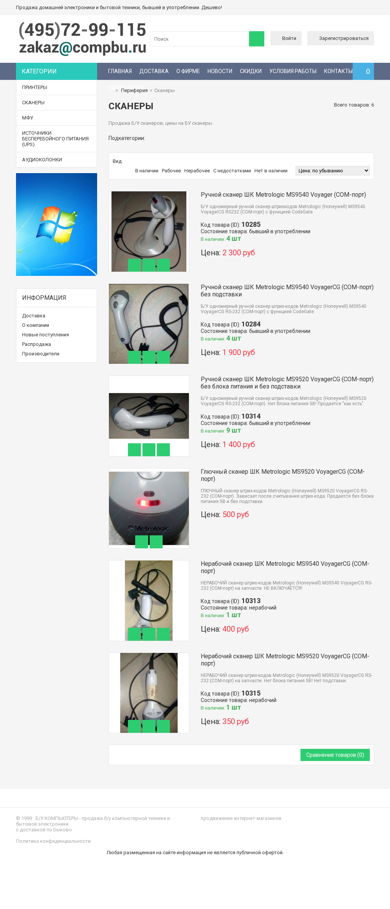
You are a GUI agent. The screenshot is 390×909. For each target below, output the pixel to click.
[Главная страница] (110, 90)
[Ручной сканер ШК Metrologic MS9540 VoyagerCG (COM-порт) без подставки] (149, 287)
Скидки (251, 71)
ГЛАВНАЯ (120, 71)
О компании (35, 325)
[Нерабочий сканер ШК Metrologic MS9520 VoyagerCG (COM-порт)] (149, 656)
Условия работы (292, 71)
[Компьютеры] (82, 55)
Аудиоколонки (42, 159)
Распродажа (36, 344)
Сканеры (33, 102)
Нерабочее (197, 171)
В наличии (146, 171)
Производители (40, 354)
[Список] (136, 161)
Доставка (154, 71)
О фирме (188, 71)
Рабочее (171, 171)
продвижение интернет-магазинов (241, 818)
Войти (289, 38)
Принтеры (34, 87)
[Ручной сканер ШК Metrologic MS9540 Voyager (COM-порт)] (149, 194)
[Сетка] (128, 161)
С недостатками (232, 171)
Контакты (338, 71)
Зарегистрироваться (344, 38)
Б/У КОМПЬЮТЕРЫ (56, 818)
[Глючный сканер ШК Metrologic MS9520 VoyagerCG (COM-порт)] (149, 471)
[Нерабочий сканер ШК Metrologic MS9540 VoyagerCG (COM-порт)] (149, 563)
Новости (220, 71)
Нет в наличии (271, 171)
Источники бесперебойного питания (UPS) (55, 138)
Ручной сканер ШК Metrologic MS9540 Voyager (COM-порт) (283, 194)
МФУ (27, 118)
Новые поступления (45, 334)
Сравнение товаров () (335, 755)
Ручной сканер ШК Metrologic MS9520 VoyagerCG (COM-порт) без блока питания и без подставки (287, 383)
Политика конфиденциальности (53, 841)
